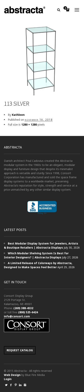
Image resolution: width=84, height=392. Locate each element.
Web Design (12, 375)
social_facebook (11, 385)
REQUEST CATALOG (20, 350)
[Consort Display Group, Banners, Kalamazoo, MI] (42, 208)
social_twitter (6, 385)
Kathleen (18, 115)
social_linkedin (20, 385)
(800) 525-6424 (28, 312)
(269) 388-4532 (23, 308)
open (77, 10)
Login (8, 379)
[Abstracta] (25, 10)
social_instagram (25, 385)
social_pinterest (15, 385)
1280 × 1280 (29, 124)
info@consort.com (17, 316)
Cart (65, 8)
